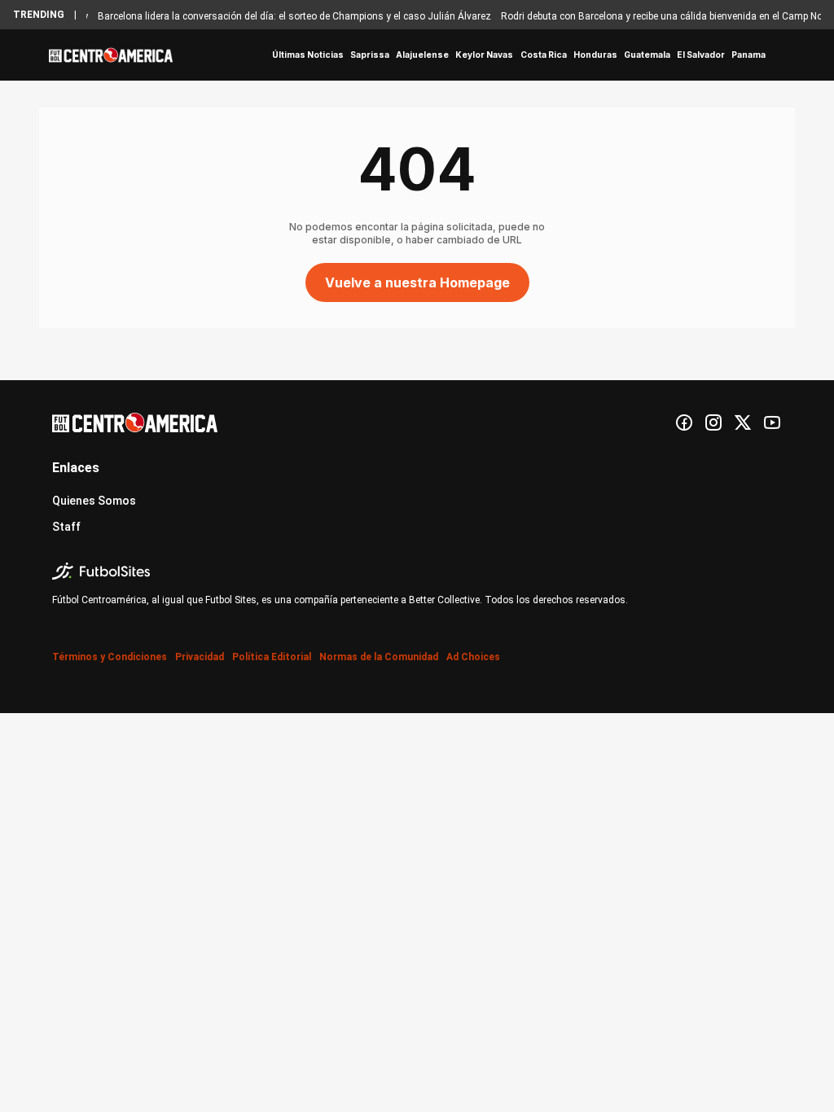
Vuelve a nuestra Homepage (417, 282)
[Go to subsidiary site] (417, 571)
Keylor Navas (484, 54)
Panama (748, 54)
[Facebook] (684, 422)
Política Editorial (271, 657)
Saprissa (369, 54)
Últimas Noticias (308, 54)
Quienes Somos (94, 500)
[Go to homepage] (110, 55)
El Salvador (701, 54)
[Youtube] (772, 422)
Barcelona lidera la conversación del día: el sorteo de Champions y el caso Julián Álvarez (286, 16)
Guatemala (647, 54)
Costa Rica (543, 54)
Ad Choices (473, 657)
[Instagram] (713, 422)
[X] (743, 422)
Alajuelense (422, 54)
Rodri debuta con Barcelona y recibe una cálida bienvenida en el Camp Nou (656, 16)
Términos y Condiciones (109, 657)
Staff (66, 526)
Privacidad (199, 657)
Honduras (595, 54)
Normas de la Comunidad (378, 657)
